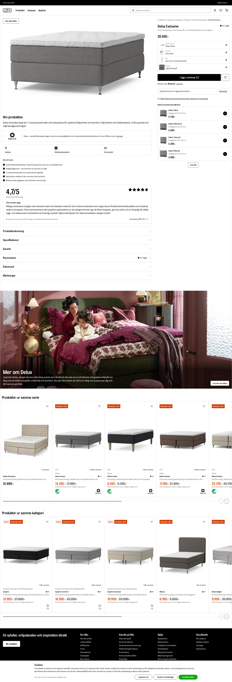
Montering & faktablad (167, 659)
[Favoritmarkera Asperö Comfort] (99, 522)
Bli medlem (11, 643)
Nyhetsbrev (201, 649)
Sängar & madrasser (175, 20)
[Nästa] (226, 501)
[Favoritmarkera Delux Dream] (204, 406)
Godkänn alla (188, 677)
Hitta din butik (125, 638)
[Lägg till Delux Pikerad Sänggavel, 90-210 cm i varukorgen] (225, 154)
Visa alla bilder (11, 21)
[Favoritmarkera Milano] (204, 522)
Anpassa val (143, 677)
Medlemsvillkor (202, 642)
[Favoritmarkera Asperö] (47, 522)
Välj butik (223, 91)
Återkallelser (163, 649)
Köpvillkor (123, 659)
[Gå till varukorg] (226, 10)
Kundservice (162, 638)
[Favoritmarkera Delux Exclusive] (225, 77)
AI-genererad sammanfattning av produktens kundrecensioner (32, 219)
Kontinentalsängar (199, 20)
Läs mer (179, 84)
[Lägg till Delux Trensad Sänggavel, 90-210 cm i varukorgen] (225, 140)
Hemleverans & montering (130, 645)
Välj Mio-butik (222, 3)
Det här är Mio (86, 638)
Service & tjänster (126, 642)
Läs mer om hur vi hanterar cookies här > (50, 677)
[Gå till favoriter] (220, 10)
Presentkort (124, 652)
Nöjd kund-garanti (62, 152)
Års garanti (108, 152)
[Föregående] (221, 501)
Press (82, 649)
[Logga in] (215, 10)
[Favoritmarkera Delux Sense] (99, 406)
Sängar (187, 20)
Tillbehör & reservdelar (167, 645)
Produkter (162, 20)
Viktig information (165, 652)
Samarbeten (85, 652)
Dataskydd (84, 655)
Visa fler (193, 165)
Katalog (199, 645)
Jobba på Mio (85, 642)
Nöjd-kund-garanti (165, 655)
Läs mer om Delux (220, 383)
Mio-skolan (84, 659)
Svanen (8, 152)
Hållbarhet (84, 645)
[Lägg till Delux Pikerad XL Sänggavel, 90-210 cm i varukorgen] (225, 127)
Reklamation (163, 642)
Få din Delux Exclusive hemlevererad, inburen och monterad (184, 98)
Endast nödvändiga (165, 677)
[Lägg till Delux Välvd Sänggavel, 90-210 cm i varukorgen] (225, 113)
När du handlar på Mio (128, 655)
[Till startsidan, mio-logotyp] (7, 10)
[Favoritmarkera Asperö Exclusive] (152, 522)
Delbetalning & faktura (128, 649)
